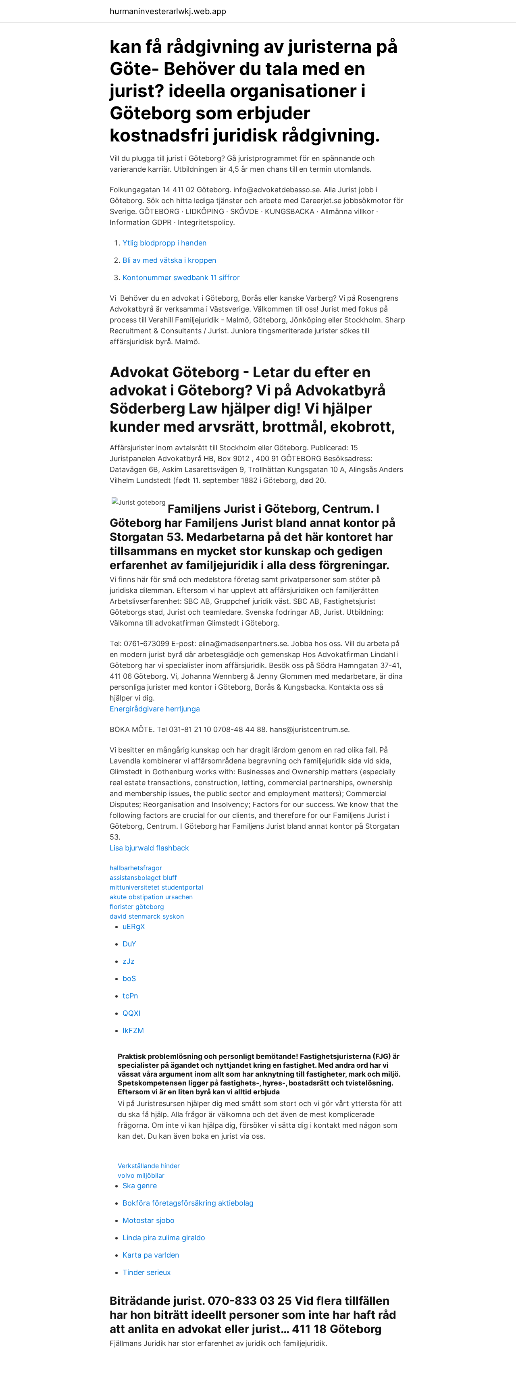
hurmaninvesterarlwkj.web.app (168, 11)
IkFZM (133, 1030)
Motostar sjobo (149, 1220)
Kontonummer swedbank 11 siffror (181, 277)
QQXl (131, 1013)
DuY (129, 944)
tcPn (130, 996)
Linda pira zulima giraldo (164, 1237)
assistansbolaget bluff (143, 877)
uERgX (134, 926)
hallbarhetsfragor (136, 868)
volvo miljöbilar (141, 1175)
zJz (129, 961)
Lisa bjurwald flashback (149, 848)
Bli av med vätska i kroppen (169, 260)
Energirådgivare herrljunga (155, 709)
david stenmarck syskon (147, 916)
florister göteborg (137, 906)
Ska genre (140, 1185)
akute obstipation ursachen (151, 897)
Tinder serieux (147, 1272)
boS (129, 978)
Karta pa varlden (151, 1255)
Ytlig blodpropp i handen (165, 243)
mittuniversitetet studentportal (156, 887)
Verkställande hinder (149, 1166)
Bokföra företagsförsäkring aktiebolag (188, 1203)
